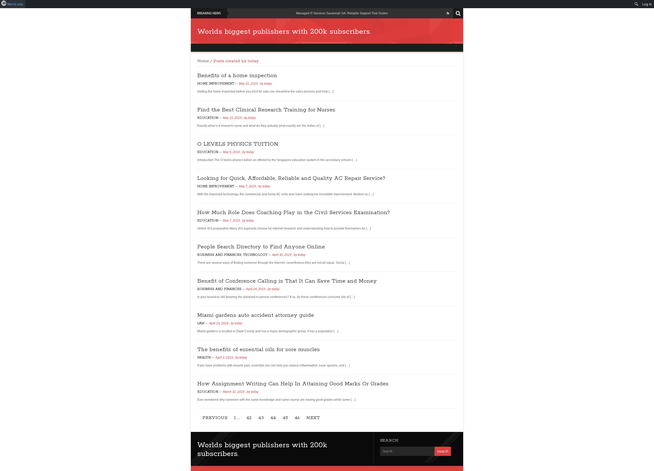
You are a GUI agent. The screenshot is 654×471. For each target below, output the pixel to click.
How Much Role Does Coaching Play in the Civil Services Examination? (293, 212)
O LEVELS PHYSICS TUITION (237, 144)
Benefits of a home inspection (237, 75)
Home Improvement (215, 84)
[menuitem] (636, 4)
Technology (255, 255)
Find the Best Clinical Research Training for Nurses (266, 109)
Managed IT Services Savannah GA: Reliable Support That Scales (342, 13)
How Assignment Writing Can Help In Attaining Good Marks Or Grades (293, 383)
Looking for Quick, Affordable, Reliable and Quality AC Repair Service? (291, 178)
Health (204, 358)
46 (297, 418)
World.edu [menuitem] (15, 4)
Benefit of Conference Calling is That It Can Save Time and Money (287, 281)
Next (313, 418)
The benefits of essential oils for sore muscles (258, 349)
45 (285, 418)
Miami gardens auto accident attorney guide (255, 315)
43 (261, 418)
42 (249, 418)
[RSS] (448, 13)
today (268, 83)
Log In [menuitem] (647, 4)
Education (207, 118)
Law (200, 323)
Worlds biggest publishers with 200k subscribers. (284, 31)
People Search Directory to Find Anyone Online (261, 246)
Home (203, 61)
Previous (214, 418)
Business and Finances (219, 255)
